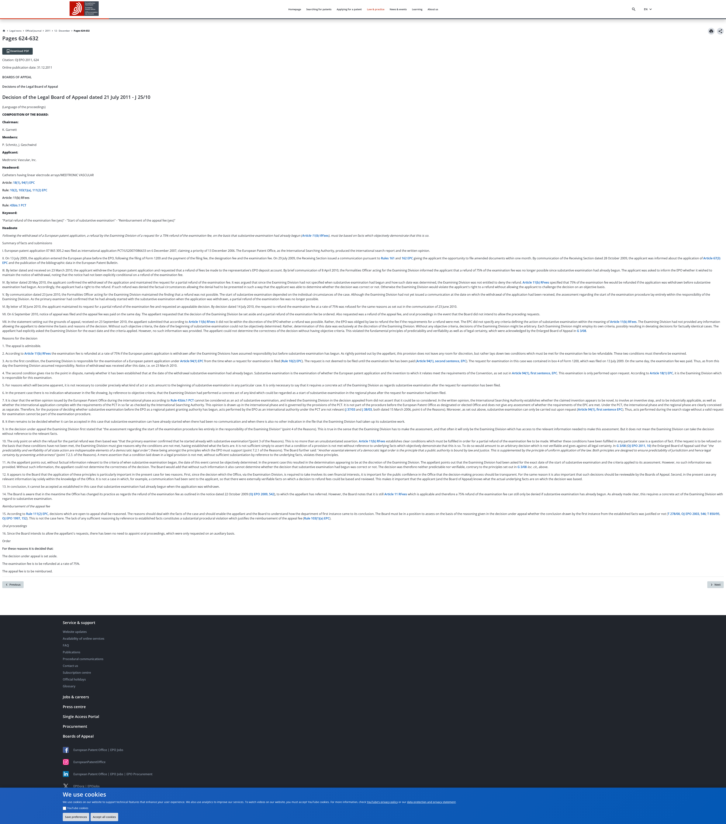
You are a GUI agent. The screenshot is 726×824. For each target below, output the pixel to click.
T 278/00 (674, 514)
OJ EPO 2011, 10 (638, 446)
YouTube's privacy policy (382, 802)
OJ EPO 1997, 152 (14, 518)
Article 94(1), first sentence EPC (600, 409)
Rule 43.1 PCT (182, 400)
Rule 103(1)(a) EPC (317, 518)
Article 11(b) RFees (536, 282)
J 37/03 (350, 409)
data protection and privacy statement (431, 802)
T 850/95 (713, 514)
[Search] (634, 9)
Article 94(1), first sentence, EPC (534, 373)
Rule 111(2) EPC (37, 514)
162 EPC (407, 258)
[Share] (720, 31)
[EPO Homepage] (84, 9)
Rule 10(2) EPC (292, 361)
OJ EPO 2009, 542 (262, 494)
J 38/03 (367, 409)
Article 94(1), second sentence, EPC (441, 361)
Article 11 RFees (395, 494)
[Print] (711, 31)
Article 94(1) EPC (191, 361)
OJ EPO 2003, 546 (693, 514)
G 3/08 (581, 331)
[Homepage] (4, 31)
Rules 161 (388, 258)
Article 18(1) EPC (661, 373)
